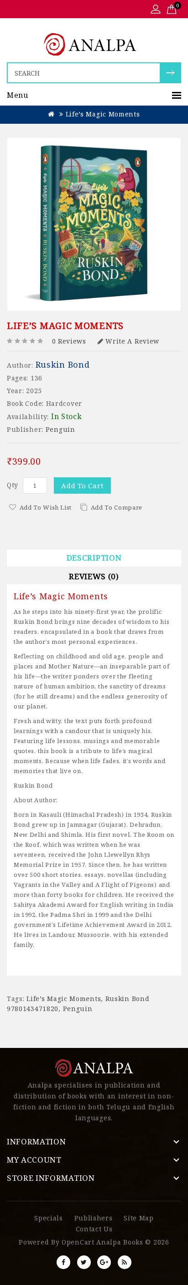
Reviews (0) (94, 576)
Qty (12, 485)
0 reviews (69, 341)
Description (94, 557)
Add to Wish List (46, 507)
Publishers (93, 1218)
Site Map (139, 1218)
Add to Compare (116, 507)
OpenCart (78, 1242)
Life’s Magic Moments (103, 114)
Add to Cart (82, 485)
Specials (48, 1218)
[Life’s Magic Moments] (94, 224)
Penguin (60, 429)
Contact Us (94, 1228)
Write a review (132, 341)
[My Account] (156, 10)
